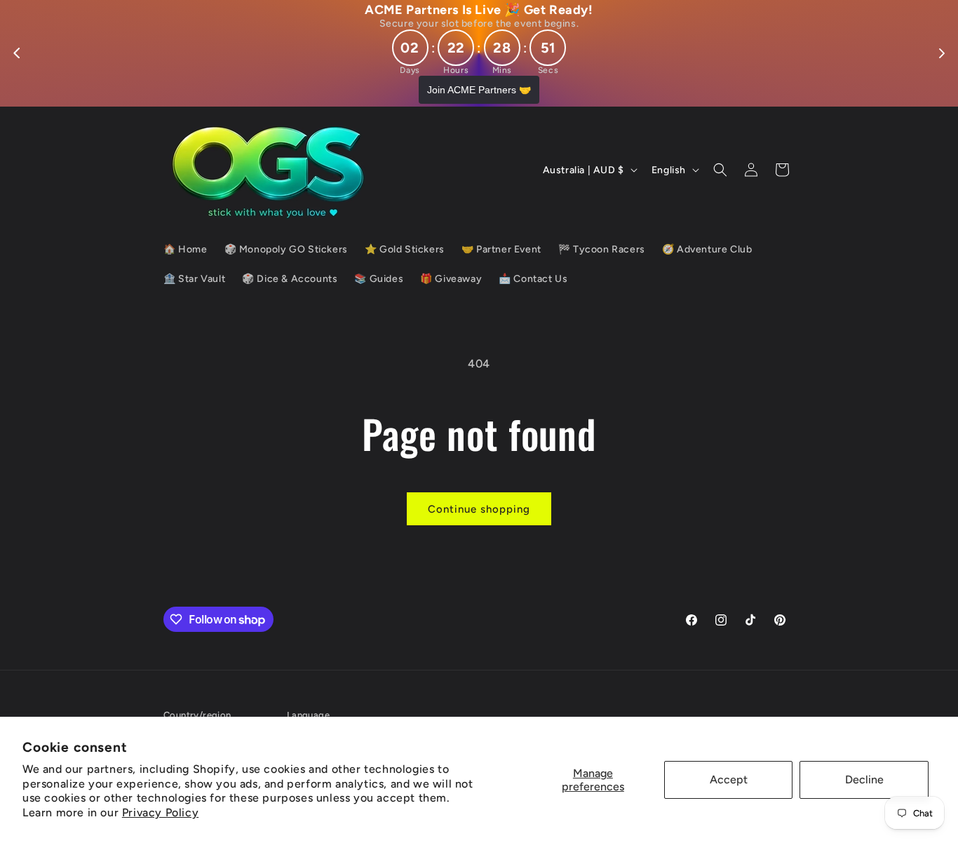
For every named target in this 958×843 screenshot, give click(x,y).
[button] (720, 169)
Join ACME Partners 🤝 (479, 89)
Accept (729, 779)
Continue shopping (479, 509)
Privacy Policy (160, 812)
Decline (864, 779)
